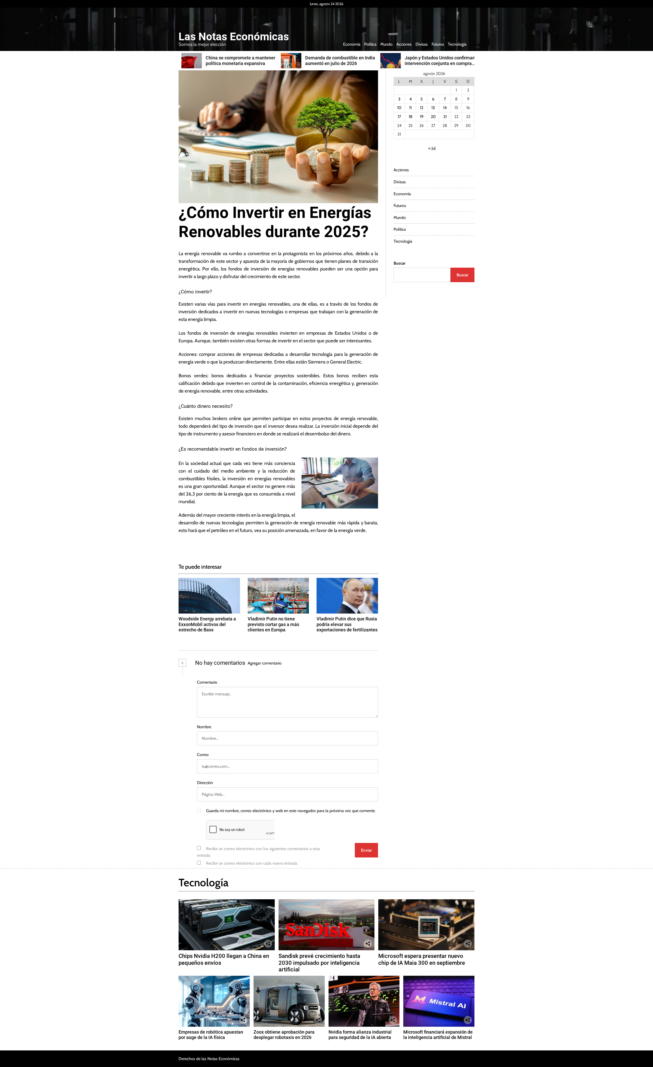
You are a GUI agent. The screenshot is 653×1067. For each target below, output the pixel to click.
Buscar (399, 263)
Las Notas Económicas (234, 36)
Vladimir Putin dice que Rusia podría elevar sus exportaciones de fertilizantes (347, 624)
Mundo (386, 44)
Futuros (438, 44)
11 (410, 107)
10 (399, 107)
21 (445, 116)
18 (410, 116)
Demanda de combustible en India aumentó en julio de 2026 (337, 60)
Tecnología (457, 44)
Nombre (204, 726)
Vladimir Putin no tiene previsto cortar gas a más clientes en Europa (273, 624)
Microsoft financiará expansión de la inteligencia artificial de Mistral (438, 1034)
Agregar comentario (265, 663)
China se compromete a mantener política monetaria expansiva (237, 60)
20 (433, 116)
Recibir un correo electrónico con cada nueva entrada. (252, 863)
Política (370, 44)
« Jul (432, 148)
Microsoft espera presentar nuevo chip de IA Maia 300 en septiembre (421, 959)
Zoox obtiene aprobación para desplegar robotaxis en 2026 (284, 1034)
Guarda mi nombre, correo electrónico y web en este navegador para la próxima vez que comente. (290, 810)
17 (399, 116)
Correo (203, 754)
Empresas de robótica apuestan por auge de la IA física (211, 1034)
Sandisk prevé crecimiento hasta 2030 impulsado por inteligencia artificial (319, 963)
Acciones (404, 44)
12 (421, 107)
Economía (351, 44)
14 (445, 107)
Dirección (205, 782)
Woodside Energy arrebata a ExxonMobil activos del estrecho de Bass (207, 624)
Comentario (207, 682)
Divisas (422, 44)
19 (421, 116)
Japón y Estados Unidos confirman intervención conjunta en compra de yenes (437, 63)
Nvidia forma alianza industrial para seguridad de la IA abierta (360, 1034)
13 (433, 107)
